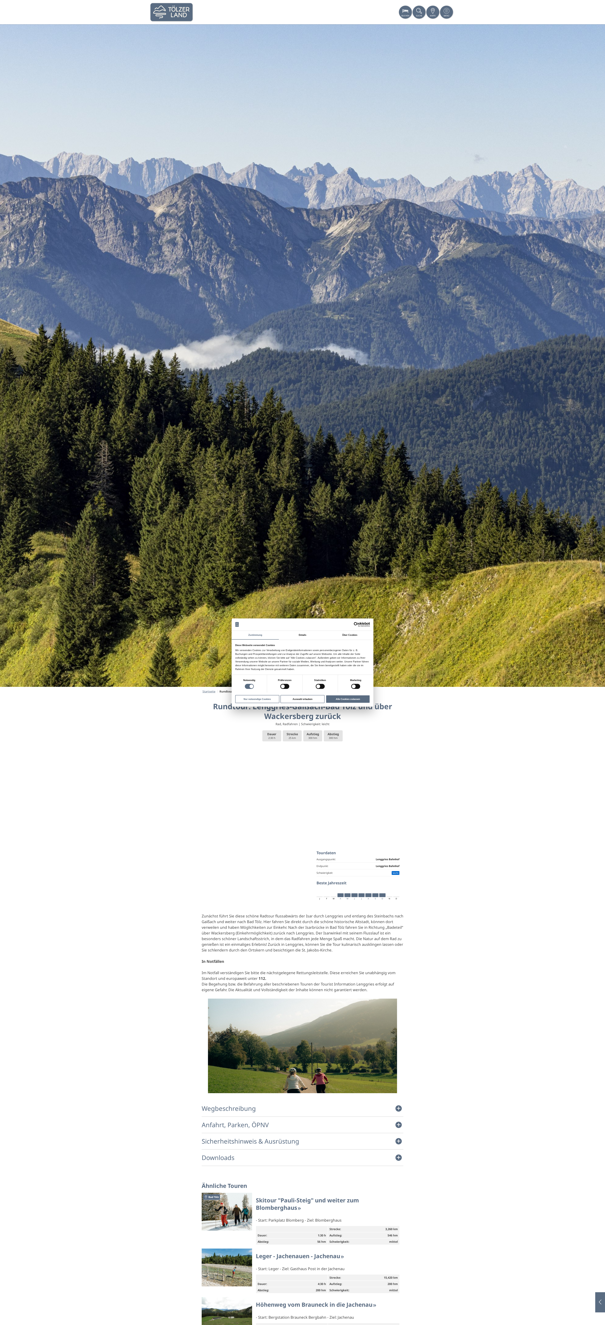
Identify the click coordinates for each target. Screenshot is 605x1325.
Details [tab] (302, 634)
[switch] (284, 686)
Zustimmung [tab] (255, 634)
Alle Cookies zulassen (348, 699)
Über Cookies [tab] (349, 634)
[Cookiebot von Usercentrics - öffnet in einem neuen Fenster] (356, 624)
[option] (302, 355)
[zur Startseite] (171, 12)
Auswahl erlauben (302, 699)
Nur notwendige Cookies (257, 699)
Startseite (208, 691)
